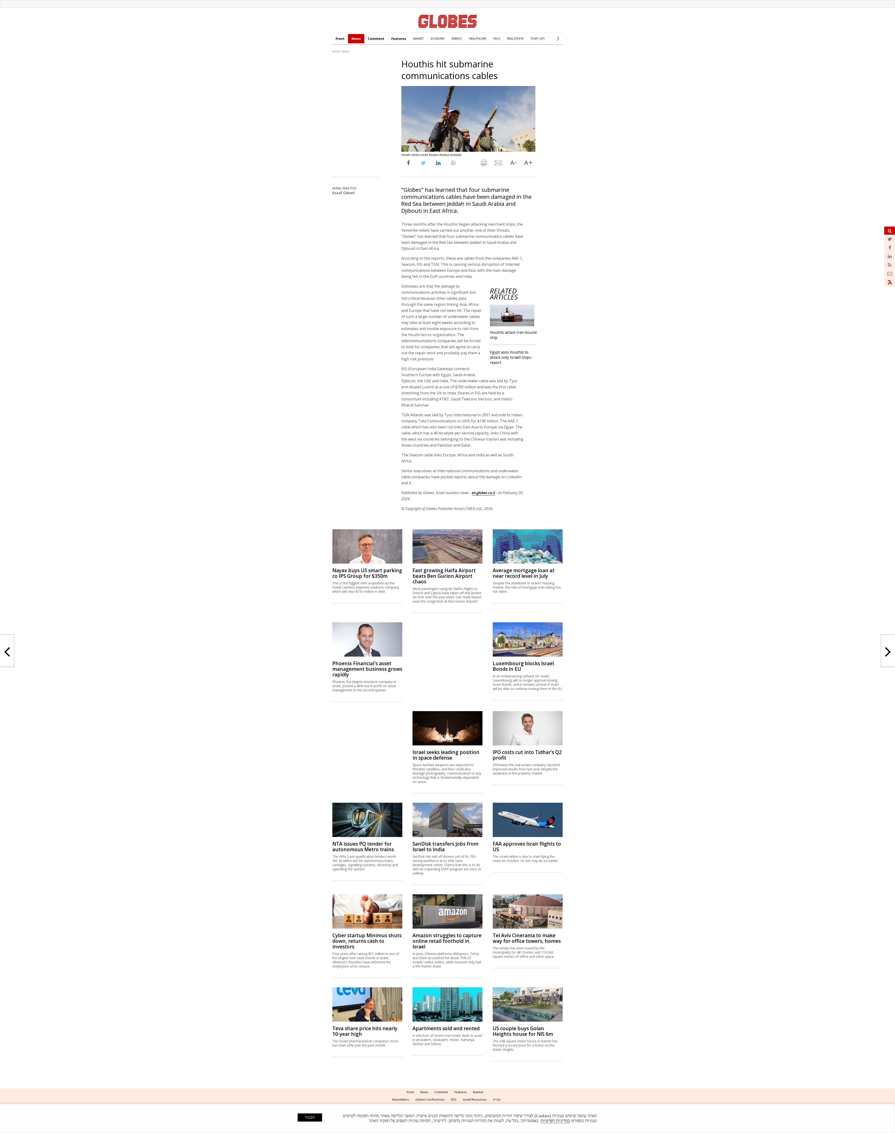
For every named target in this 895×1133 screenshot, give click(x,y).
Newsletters (400, 1099)
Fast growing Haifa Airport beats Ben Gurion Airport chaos (444, 576)
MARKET (418, 39)
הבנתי (310, 1117)
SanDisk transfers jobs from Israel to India (445, 846)
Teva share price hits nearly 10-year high (364, 1031)
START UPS (537, 39)
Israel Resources (475, 1099)
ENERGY (457, 39)
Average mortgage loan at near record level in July (523, 573)
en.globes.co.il (483, 492)
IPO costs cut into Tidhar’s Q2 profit (527, 755)
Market (478, 1092)
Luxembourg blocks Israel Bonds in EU (523, 666)
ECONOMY (438, 39)
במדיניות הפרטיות (555, 1120)
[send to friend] (499, 164)
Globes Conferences (430, 1099)
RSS (454, 1099)
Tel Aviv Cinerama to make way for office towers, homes (527, 938)
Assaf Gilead (343, 192)
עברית (497, 1099)
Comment (376, 38)
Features (398, 38)
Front (340, 38)
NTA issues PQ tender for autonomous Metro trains (363, 846)
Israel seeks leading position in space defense (446, 755)
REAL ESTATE (515, 39)
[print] (484, 164)
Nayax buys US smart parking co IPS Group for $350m (367, 573)
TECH (496, 39)
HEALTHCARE (477, 39)
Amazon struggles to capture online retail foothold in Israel (447, 941)
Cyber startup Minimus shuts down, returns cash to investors (367, 941)
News (356, 38)
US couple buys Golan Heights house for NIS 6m (523, 1031)
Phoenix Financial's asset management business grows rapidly (367, 669)
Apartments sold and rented (446, 1028)
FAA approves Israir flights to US (527, 846)
